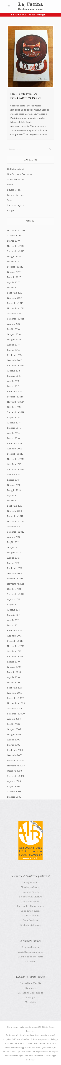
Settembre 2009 (16, 713)
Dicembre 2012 (15, 516)
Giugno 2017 (13, 272)
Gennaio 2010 (14, 693)
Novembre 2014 (15, 402)
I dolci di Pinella (30, 892)
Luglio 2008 (13, 786)
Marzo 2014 (13, 438)
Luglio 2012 (13, 542)
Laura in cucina (30, 915)
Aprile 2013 (13, 495)
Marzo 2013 (13, 500)
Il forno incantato (30, 901)
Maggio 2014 (14, 428)
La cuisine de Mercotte (30, 956)
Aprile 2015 (13, 381)
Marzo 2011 (13, 625)
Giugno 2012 (13, 547)
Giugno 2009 (14, 729)
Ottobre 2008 (14, 771)
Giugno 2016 (14, 334)
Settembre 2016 (15, 318)
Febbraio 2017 (14, 292)
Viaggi (10, 210)
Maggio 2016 (14, 339)
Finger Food (13, 189)
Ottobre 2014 (14, 407)
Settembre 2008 (16, 776)
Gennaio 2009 (15, 755)
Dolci (10, 184)
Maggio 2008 (14, 797)
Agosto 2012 (13, 537)
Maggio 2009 (14, 734)
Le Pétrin (30, 961)
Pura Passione (30, 920)
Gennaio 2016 (14, 360)
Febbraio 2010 (15, 687)
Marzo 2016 (13, 350)
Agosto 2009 (14, 719)
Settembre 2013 (15, 469)
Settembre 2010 (15, 656)
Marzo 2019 (13, 241)
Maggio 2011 (13, 615)
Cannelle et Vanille (30, 983)
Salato (10, 200)
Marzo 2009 (13, 745)
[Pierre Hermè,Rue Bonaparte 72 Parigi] (30, 56)
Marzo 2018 (13, 261)
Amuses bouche (30, 947)
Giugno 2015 (13, 370)
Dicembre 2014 (15, 396)
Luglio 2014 (13, 417)
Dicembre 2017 (15, 267)
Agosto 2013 (13, 474)
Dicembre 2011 (15, 578)
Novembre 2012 (15, 521)
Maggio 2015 (14, 376)
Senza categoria (16, 205)
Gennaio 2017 (14, 298)
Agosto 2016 (13, 324)
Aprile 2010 (13, 677)
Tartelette (30, 1002)
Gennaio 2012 (14, 573)
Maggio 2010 (14, 672)
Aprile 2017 (13, 282)
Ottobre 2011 (14, 589)
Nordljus (30, 997)
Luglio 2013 (13, 480)
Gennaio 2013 (14, 511)
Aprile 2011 (13, 620)
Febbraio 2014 (15, 443)
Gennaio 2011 (14, 635)
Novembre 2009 (16, 703)
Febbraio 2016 (15, 355)
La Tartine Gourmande (30, 992)
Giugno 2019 (14, 235)
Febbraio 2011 (14, 630)
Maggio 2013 (14, 490)
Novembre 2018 (15, 246)
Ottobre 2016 (14, 313)
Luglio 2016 (13, 329)
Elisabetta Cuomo (30, 887)
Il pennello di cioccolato (30, 906)
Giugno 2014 (14, 422)
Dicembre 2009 (15, 698)
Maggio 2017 (14, 277)
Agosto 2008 (14, 781)
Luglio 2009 (13, 724)
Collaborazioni (15, 169)
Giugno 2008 (14, 791)
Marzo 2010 (13, 682)
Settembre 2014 (15, 412)
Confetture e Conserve (19, 174)
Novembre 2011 (15, 583)
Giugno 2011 (13, 609)
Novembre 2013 (15, 459)
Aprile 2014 (13, 433)
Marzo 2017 (13, 287)
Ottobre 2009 (14, 708)
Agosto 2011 (13, 599)
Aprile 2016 (13, 344)
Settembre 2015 (15, 365)
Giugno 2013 (13, 485)
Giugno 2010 (14, 667)
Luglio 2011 (13, 604)
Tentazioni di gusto (30, 925)
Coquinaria (30, 882)
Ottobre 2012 (14, 526)
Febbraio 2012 (14, 568)
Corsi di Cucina (15, 179)
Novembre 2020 (16, 230)
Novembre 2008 (16, 765)
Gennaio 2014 (14, 448)
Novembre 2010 (15, 646)
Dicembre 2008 (15, 760)
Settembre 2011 (15, 594)
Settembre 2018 (15, 251)
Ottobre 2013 (14, 464)
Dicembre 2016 (15, 303)
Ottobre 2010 (14, 651)
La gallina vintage (31, 911)
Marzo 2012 (13, 563)
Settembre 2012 (15, 532)
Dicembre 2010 (15, 641)
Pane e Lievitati (15, 195)
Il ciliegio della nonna (30, 896)
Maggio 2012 (14, 552)
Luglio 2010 (13, 661)
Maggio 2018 (14, 256)
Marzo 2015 (13, 386)
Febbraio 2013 (14, 506)
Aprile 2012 (13, 558)
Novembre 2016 (15, 308)
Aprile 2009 (13, 739)
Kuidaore (30, 988)
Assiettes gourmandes (30, 952)
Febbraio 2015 (14, 391)
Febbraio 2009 (15, 750)
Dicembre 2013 (15, 454)
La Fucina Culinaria (23, 14)
